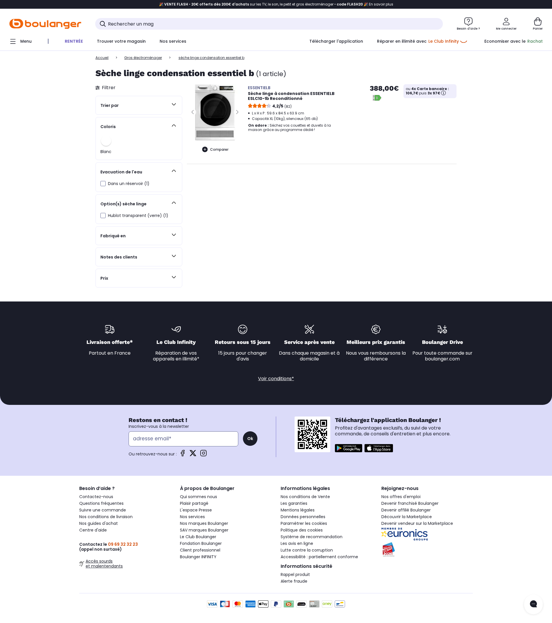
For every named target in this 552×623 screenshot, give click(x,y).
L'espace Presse (196, 510)
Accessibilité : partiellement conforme (319, 557)
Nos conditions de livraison (106, 517)
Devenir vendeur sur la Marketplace (417, 523)
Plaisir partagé (194, 503)
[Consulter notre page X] (193, 455)
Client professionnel (200, 550)
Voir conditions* (276, 378)
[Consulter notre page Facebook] (182, 455)
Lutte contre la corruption (307, 550)
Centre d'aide (93, 530)
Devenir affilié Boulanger (406, 510)
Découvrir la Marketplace (406, 517)
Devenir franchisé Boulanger (410, 503)
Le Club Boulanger (198, 537)
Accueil (102, 57)
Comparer (219, 149)
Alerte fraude (294, 581)
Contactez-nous (96, 497)
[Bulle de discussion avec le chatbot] (533, 604)
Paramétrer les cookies (304, 523)
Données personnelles (303, 517)
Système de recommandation (311, 537)
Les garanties (294, 503)
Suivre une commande (102, 510)
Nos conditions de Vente (305, 497)
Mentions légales (298, 510)
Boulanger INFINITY (198, 557)
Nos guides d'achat (98, 523)
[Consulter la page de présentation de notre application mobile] (348, 448)
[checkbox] (103, 183)
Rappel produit (295, 574)
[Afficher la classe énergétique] (377, 98)
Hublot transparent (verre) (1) (138, 215)
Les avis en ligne (297, 543)
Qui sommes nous (198, 497)
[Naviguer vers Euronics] (427, 534)
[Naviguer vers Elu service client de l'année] (427, 549)
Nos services (192, 517)
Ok (250, 438)
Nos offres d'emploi (401, 497)
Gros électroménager (143, 57)
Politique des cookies (302, 530)
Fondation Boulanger (201, 543)
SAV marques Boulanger (204, 530)
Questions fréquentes (101, 503)
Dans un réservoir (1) (128, 183)
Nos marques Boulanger (204, 523)
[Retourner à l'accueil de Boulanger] (45, 24)
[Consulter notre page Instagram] (203, 455)
